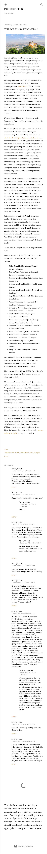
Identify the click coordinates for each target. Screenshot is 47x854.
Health (17, 453)
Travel (6, 456)
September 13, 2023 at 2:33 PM (24, 583)
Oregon (37, 453)
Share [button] (6, 449)
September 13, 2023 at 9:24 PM (24, 613)
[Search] (41, 4)
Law (31, 453)
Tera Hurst (22, 86)
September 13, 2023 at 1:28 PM (31, 543)
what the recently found (21, 138)
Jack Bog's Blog (13, 9)
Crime (11, 453)
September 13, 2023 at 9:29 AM (24, 494)
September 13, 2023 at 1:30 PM (24, 566)
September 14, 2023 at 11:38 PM (24, 741)
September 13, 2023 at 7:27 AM (24, 471)
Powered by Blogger (25, 846)
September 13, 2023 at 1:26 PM (23, 524)
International (24, 453)
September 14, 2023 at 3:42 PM (24, 724)
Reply (14, 487)
